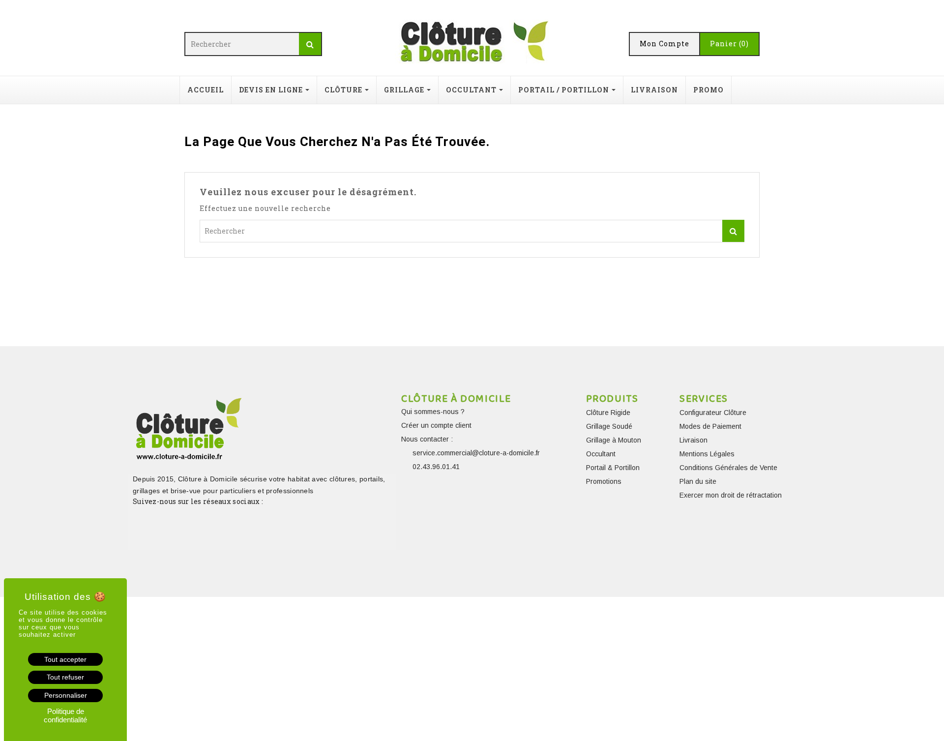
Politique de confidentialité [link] (65, 715)
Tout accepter (65, 659)
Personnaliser (65, 695)
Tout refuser (65, 677)
